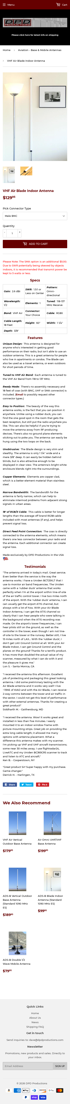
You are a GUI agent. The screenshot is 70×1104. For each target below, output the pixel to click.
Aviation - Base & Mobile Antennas (39, 50)
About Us (35, 1017)
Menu (11, 4)
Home (6, 50)
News (35, 1022)
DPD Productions (36, 1083)
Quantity (9, 226)
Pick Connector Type (17, 208)
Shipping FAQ (35, 1026)
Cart (64, 4)
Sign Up (60, 1066)
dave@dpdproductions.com (46, 1039)
